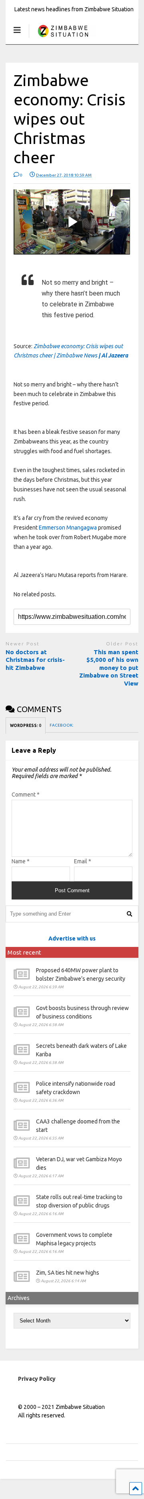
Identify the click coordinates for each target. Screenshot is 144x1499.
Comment (26, 794)
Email (82, 861)
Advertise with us (72, 938)
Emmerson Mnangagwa (68, 527)
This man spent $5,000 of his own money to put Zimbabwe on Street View (108, 668)
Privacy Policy (37, 1379)
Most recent (24, 952)
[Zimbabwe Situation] (62, 38)
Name (21, 861)
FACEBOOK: (62, 725)
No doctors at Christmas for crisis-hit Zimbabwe (35, 660)
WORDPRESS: (25, 725)
